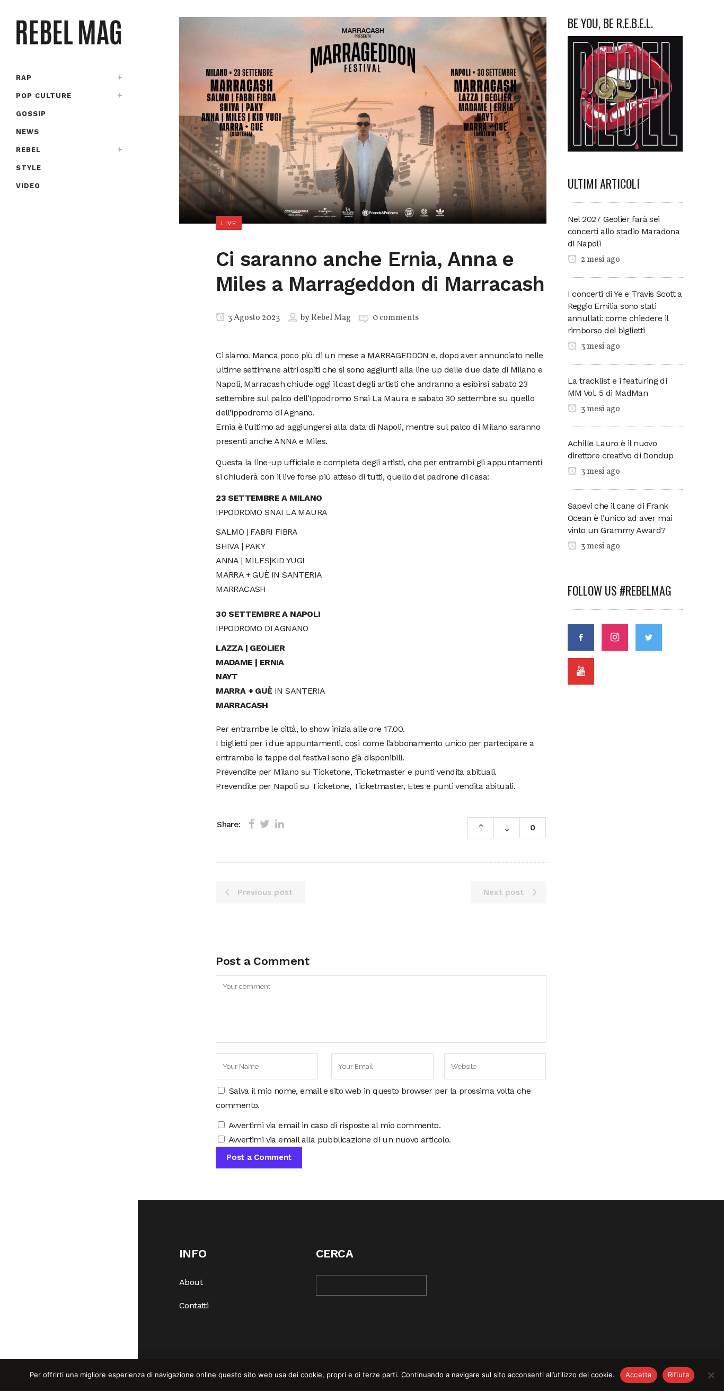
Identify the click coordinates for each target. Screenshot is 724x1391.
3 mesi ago (599, 346)
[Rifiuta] (710, 1375)
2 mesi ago (599, 259)
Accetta (638, 1374)
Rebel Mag (331, 318)
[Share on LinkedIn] (279, 824)
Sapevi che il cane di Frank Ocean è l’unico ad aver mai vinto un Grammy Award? (620, 518)
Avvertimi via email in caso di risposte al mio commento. (334, 1125)
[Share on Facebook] (251, 824)
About (190, 1282)
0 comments (396, 318)
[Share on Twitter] (265, 824)
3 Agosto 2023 (253, 318)
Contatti (193, 1305)
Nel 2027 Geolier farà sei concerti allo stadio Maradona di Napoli (624, 231)
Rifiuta (679, 1374)
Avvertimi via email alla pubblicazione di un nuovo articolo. (339, 1140)
